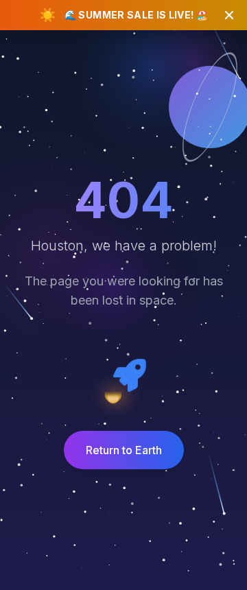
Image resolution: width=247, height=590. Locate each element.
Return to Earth (124, 450)
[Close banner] (229, 15)
